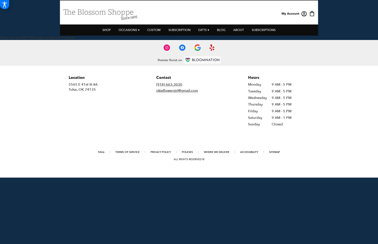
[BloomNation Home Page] (202, 60)
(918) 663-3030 (169, 84)
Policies (187, 152)
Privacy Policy (160, 152)
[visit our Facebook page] (182, 47)
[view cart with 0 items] (312, 13)
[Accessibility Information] (4, 4)
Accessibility (249, 152)
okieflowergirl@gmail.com (177, 90)
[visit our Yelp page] (212, 47)
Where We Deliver (216, 152)
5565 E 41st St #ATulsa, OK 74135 (83, 87)
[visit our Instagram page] (167, 47)
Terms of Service (127, 152)
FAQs (101, 152)
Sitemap (274, 152)
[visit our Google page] (197, 47)
